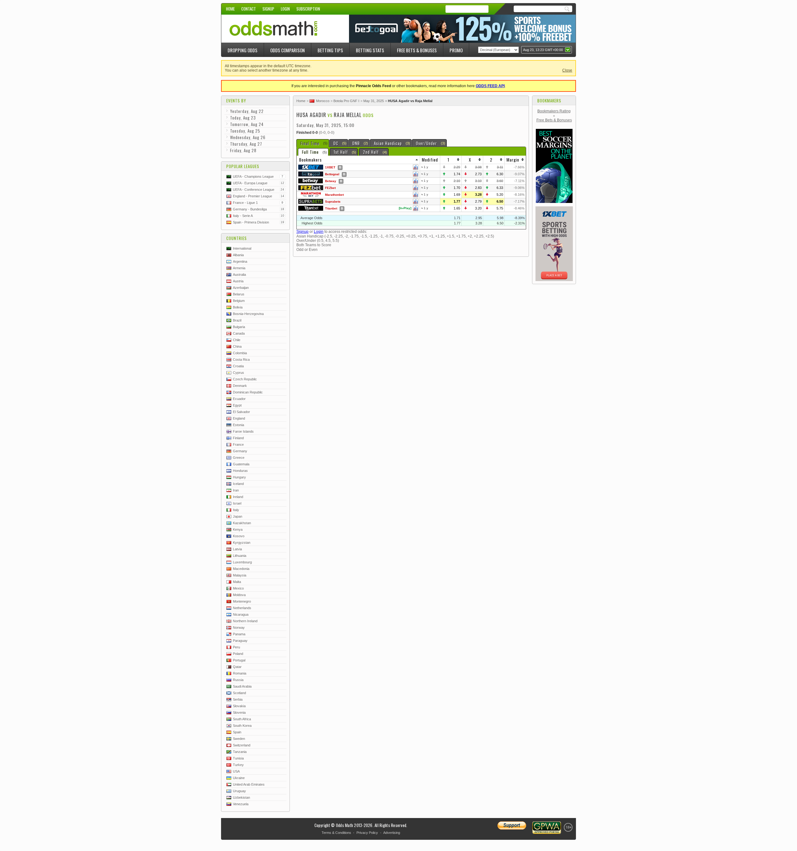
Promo (456, 50)
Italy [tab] (236, 510)
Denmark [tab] (240, 386)
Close (567, 70)
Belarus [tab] (238, 294)
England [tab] (239, 418)
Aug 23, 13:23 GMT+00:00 (543, 50)
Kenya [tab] (238, 529)
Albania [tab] (238, 255)
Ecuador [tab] (239, 399)
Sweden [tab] (239, 739)
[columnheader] (358, 160)
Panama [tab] (239, 634)
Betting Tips (330, 50)
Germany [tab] (240, 451)
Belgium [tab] (239, 301)
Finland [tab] (238, 438)
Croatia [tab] (238, 366)
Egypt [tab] (237, 405)
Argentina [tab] (240, 261)
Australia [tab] (239, 274)
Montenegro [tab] (242, 601)
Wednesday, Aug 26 (248, 137)
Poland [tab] (238, 654)
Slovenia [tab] (239, 712)
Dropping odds (242, 50)
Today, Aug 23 (243, 118)
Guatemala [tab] (241, 464)
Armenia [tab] (239, 268)
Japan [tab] (237, 516)
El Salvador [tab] (241, 412)
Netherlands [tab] (242, 608)
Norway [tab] (239, 627)
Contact (248, 9)
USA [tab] (236, 771)
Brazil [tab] (237, 320)
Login (285, 9)
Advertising (391, 833)
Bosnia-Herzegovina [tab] (248, 314)
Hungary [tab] (239, 477)
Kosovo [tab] (238, 536)
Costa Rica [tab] (241, 359)
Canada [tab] (239, 333)
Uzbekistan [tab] (241, 797)
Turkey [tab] (238, 765)
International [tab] (242, 248)
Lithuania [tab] (239, 555)
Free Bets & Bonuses (417, 50)
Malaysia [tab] (239, 575)
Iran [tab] (236, 490)
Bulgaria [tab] (239, 327)
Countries (236, 238)
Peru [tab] (236, 647)
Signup (268, 9)
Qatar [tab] (237, 667)
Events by (236, 100)
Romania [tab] (239, 673)
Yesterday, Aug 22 (247, 111)
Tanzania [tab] (240, 752)
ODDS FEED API (490, 86)
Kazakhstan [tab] (242, 523)
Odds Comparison (287, 50)
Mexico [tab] (238, 588)
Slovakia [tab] (239, 706)
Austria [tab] (238, 281)
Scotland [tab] (239, 693)
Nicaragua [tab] (240, 614)
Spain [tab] (237, 732)
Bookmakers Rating (554, 111)
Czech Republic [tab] (245, 379)
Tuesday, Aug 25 (245, 131)
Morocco (322, 101)
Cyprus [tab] (238, 372)
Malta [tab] (237, 582)
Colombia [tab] (240, 353)
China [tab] (237, 346)
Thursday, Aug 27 (246, 144)
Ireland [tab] (238, 497)
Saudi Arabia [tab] (242, 686)
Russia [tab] (238, 680)
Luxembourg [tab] (242, 562)
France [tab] (238, 444)
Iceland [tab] (238, 484)
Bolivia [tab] (238, 307)
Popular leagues (242, 166)
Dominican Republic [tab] (248, 392)
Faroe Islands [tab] (243, 431)
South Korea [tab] (242, 725)
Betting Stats (370, 50)
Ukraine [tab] (239, 778)
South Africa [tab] (242, 719)
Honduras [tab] (240, 471)
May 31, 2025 (373, 101)
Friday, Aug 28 (243, 150)
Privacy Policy (367, 833)
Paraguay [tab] (240, 640)
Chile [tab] (236, 340)
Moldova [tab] (239, 595)
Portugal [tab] (239, 660)
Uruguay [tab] (239, 791)
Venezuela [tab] (240, 804)
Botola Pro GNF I (346, 101)
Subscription (308, 9)
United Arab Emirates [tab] (249, 784)
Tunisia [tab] (238, 758)
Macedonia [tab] (241, 569)
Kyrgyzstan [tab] (241, 542)
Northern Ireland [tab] (245, 621)
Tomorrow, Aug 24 (247, 124)
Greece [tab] (238, 457)
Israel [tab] (237, 503)
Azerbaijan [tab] (241, 287)
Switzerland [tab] (241, 745)
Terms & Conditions (336, 833)
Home (230, 9)
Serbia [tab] (238, 699)
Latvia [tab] (237, 549)
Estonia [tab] (238, 425)
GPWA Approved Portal (546, 827)
